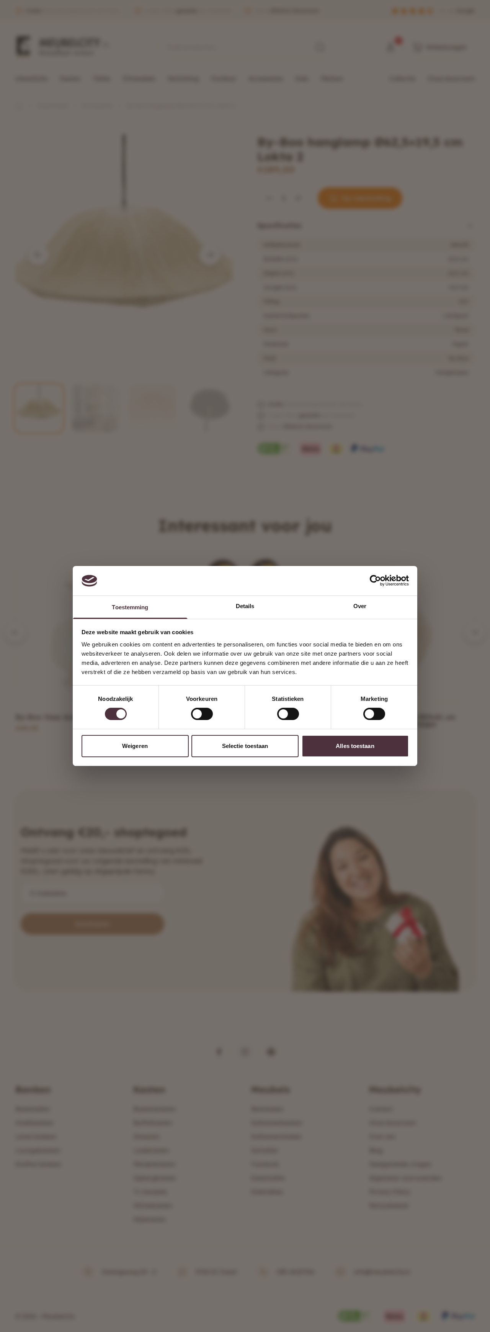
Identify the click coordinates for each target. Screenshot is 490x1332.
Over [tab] (359, 606)
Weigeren (135, 746)
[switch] (202, 714)
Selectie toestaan (245, 746)
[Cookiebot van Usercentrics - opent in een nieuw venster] (375, 580)
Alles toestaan (355, 746)
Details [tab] (245, 606)
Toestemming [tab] (130, 607)
